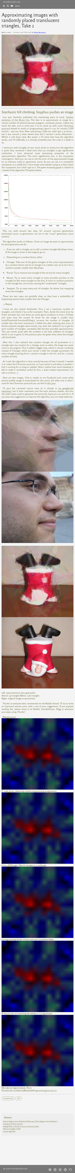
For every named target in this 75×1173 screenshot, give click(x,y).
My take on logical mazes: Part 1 (17, 1087)
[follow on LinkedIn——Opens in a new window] (66, 1169)
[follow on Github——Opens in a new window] (71, 1169)
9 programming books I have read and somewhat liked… (28, 939)
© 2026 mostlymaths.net (15, 1168)
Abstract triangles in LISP (12, 1129)
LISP (18, 1098)
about (17, 5)
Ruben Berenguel (40, 32)
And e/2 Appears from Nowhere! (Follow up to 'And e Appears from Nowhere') (30, 1121)
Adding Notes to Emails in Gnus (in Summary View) (21, 1126)
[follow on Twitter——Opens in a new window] (56, 1169)
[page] (4, 5)
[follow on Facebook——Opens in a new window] (50, 1169)
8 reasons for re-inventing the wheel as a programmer (27, 1013)
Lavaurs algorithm (9, 1131)
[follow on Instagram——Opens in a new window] (61, 1169)
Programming (8, 1098)
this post (51, 383)
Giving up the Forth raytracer (13, 1124)
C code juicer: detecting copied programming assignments (29, 791)
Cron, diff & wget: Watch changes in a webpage (24, 865)
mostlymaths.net (11, 1)
